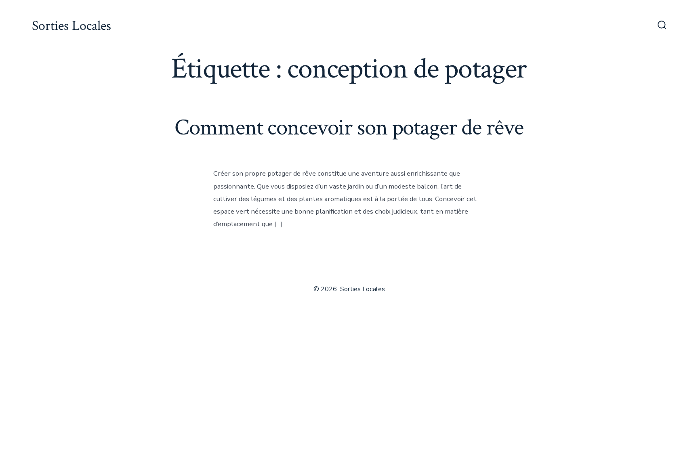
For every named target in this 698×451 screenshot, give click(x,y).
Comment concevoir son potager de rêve (348, 128)
